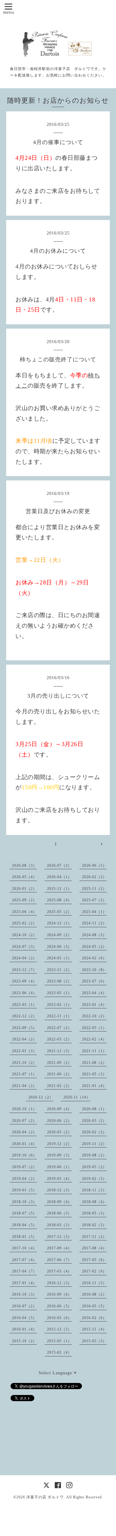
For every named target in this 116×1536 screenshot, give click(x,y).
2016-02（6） (94, 1318)
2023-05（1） (59, 993)
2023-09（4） (24, 981)
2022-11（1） (59, 1016)
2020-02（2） (94, 1132)
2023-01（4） (94, 1005)
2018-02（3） (94, 1225)
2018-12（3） (59, 1190)
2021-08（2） (94, 1063)
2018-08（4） (94, 1202)
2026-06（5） (94, 865)
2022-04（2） (24, 1039)
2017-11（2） (94, 1237)
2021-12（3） (59, 1051)
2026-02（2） (94, 877)
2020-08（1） (94, 1109)
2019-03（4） (59, 1179)
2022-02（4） (94, 1039)
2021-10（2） (24, 1063)
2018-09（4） (59, 1202)
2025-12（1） (59, 888)
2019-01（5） (24, 1190)
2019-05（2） (94, 1167)
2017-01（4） (24, 1283)
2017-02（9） (94, 1271)
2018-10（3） (24, 1202)
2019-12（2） (59, 1144)
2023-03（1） (24, 1005)
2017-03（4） (59, 1271)
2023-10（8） (94, 970)
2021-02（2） (59, 1086)
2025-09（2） (24, 900)
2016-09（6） (59, 1294)
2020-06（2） (59, 1121)
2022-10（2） (94, 1016)
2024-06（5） (59, 946)
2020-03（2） (59, 1132)
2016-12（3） (59, 1283)
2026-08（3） (24, 865)
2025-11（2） (94, 888)
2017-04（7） (24, 1271)
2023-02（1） (59, 1005)
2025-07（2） (94, 900)
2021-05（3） (94, 1074)
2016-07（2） (24, 1306)
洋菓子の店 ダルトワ (45, 1497)
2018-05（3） (94, 1213)
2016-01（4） (24, 1329)
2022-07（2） (59, 1028)
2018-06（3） (59, 1213)
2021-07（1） (24, 1074)
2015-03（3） (94, 1341)
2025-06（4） (24, 912)
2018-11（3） (94, 1190)
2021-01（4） (94, 1086)
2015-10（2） (24, 1341)
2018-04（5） (24, 1225)
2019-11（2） (94, 1144)
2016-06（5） (59, 1306)
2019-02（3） (94, 1179)
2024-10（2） (24, 935)
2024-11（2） (94, 923)
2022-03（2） (59, 1039)
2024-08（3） (94, 935)
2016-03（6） (59, 1318)
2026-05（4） (24, 877)
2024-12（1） (59, 923)
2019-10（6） (24, 1155)
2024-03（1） (59, 958)
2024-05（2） (94, 946)
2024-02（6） (94, 958)
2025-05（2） (59, 912)
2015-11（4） (94, 1329)
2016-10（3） (24, 1294)
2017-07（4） (24, 1260)
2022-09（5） (24, 1028)
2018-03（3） (59, 1225)
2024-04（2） (24, 958)
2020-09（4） (59, 1109)
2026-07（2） (59, 865)
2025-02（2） (24, 923)
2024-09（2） (59, 935)
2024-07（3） (24, 946)
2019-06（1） (59, 1167)
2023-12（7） (24, 970)
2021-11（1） (94, 1051)
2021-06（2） (59, 1074)
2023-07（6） (94, 981)
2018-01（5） (24, 1237)
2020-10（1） (24, 1109)
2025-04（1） (94, 912)
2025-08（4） (59, 900)
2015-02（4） (59, 1352)
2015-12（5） (59, 1329)
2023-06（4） (24, 993)
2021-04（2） (24, 1086)
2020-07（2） (24, 1121)
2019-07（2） (24, 1167)
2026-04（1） (59, 877)
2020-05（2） (94, 1121)
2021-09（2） (59, 1063)
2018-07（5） (24, 1213)
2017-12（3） (59, 1237)
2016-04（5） (24, 1318)
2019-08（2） (94, 1155)
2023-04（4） (94, 993)
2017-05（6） (94, 1260)
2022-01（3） (24, 1051)
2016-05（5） (94, 1306)
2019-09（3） (59, 1155)
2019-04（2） (24, 1179)
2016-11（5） (94, 1283)
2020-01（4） (24, 1144)
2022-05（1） (94, 1028)
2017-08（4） (94, 1248)
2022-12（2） (24, 1016)
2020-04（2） (24, 1132)
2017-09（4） (59, 1248)
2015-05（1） (59, 1341)
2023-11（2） (59, 970)
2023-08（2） (59, 981)
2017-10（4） (24, 1248)
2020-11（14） (76, 1097)
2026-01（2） (24, 888)
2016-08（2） (94, 1294)
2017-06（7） (59, 1260)
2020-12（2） (40, 1097)
